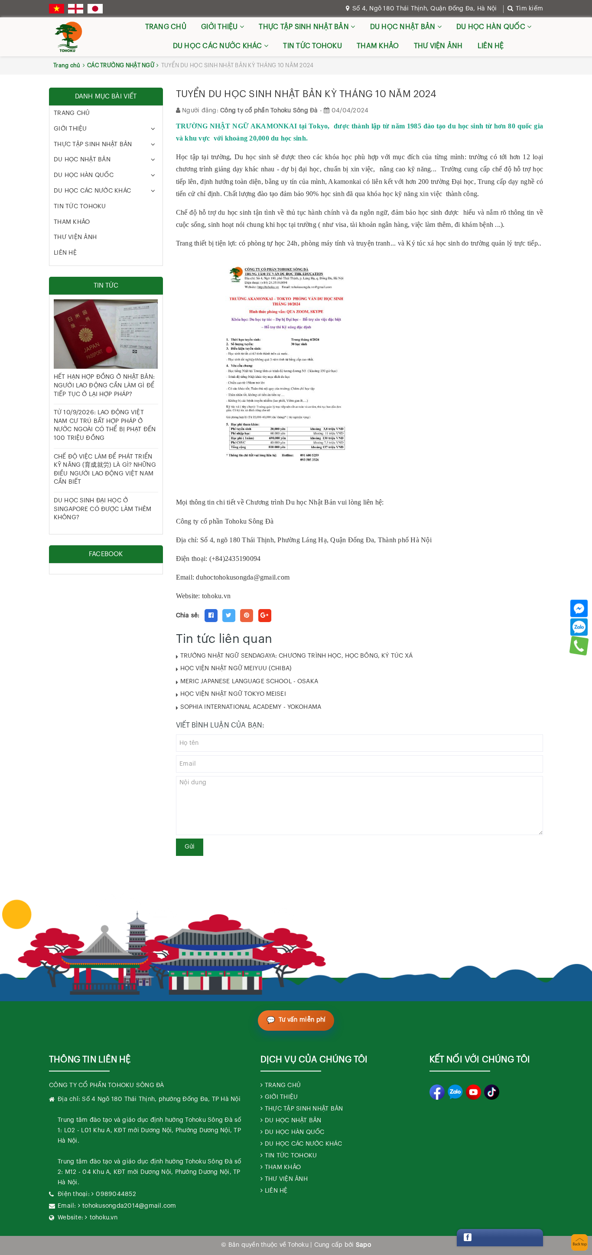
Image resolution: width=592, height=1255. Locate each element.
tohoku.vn (103, 1218)
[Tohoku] (68, 37)
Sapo (363, 1245)
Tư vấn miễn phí (302, 1020)
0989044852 (116, 1194)
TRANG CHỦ (165, 26)
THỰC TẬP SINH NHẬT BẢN (305, 26)
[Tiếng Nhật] (95, 8)
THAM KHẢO (378, 46)
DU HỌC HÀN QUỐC (491, 26)
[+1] (264, 615)
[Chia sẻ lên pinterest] (246, 615)
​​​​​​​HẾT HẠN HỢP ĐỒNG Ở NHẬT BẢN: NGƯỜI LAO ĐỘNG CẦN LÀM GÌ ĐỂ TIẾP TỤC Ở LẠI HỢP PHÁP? (104, 385)
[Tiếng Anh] (75, 8)
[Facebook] (579, 608)
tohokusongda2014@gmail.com (129, 1206)
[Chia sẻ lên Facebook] (211, 615)
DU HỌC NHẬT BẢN (403, 26)
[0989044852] (579, 645)
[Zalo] (579, 627)
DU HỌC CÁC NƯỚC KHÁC (218, 46)
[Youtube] (473, 1092)
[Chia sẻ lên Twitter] (228, 615)
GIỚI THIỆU (220, 26)
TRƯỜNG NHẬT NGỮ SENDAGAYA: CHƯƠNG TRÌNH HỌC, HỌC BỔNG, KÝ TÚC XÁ (296, 656)
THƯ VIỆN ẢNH (438, 46)
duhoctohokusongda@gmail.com (242, 577)
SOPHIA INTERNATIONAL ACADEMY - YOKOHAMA (250, 707)
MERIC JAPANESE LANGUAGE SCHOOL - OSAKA (249, 681)
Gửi (190, 847)
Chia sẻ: (188, 616)
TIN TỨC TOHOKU (312, 46)
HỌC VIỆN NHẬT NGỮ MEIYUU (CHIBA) (236, 668)
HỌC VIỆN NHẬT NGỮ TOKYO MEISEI (233, 694)
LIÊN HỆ (491, 46)
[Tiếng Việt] (56, 8)
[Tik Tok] (491, 1092)
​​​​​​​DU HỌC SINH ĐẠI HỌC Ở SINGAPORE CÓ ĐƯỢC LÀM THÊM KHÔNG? (103, 509)
